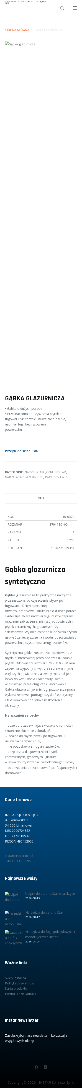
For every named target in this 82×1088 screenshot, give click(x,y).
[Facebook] (36, 1067)
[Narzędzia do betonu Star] (13, 919)
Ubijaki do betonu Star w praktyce (50, 893)
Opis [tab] (41, 498)
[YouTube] (45, 1067)
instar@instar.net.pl (19, 855)
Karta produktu (16, 988)
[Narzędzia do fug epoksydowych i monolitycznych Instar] (13, 938)
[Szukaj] (62, 8)
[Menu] (75, 8)
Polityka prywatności (20, 983)
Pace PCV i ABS (56, 477)
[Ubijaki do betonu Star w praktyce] (13, 900)
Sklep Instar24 (15, 978)
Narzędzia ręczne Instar (45, 472)
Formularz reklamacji (20, 993)
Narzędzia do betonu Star (44, 912)
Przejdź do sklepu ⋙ (21, 451)
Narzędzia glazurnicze (24, 477)
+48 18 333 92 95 (18, 861)
